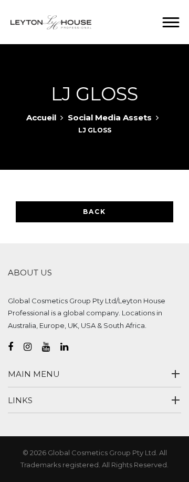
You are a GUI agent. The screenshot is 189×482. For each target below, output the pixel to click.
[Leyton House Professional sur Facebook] (16, 347)
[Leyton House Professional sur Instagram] (33, 347)
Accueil (41, 117)
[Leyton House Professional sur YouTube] (51, 347)
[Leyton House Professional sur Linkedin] (69, 347)
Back (94, 212)
